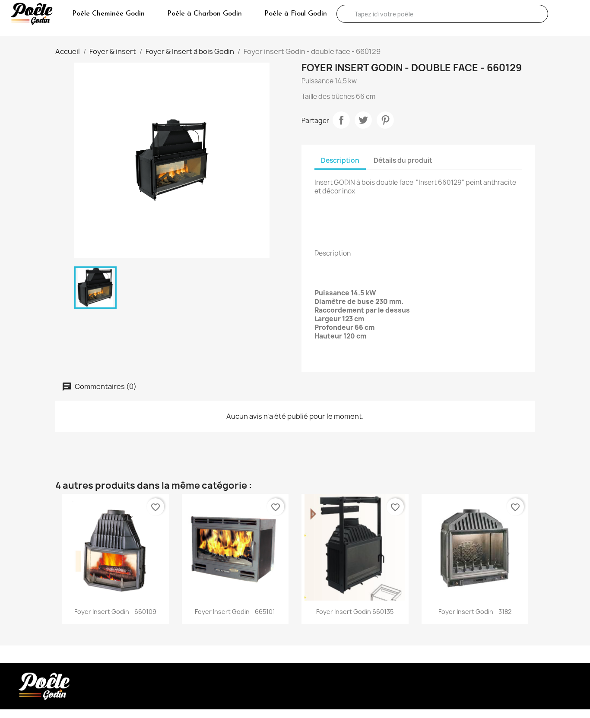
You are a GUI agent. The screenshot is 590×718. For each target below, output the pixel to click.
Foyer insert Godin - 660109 (115, 611)
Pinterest (385, 120)
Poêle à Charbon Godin (204, 13)
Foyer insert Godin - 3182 (474, 611)
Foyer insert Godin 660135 (354, 611)
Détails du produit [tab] (403, 160)
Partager (341, 120)
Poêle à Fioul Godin (295, 13)
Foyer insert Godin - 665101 (235, 611)
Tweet (363, 120)
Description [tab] (340, 160)
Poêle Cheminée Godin (108, 13)
